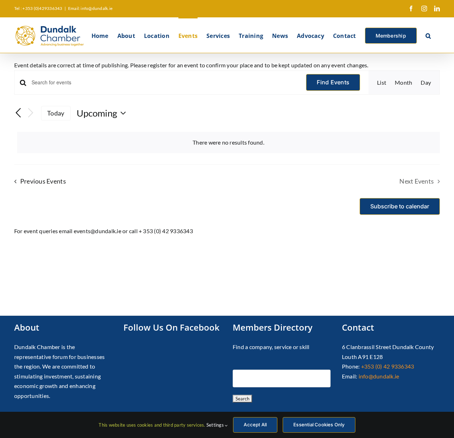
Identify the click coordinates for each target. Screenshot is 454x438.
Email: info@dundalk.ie (90, 8)
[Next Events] (30, 113)
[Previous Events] (18, 113)
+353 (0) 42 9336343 (387, 366)
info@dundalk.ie (379, 376)
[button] (428, 35)
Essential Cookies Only (318, 424)
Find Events (333, 82)
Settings (215, 425)
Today (55, 113)
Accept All (255, 424)
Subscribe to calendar (399, 206)
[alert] (228, 142)
